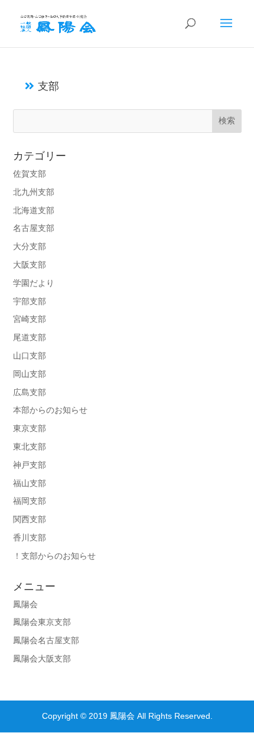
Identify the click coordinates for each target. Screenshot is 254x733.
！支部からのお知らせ (54, 556)
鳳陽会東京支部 (42, 622)
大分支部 (29, 246)
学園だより (33, 283)
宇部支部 (29, 301)
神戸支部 (29, 465)
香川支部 (29, 537)
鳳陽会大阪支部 (42, 658)
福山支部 (29, 483)
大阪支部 (29, 264)
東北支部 (29, 446)
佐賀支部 (29, 173)
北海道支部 (33, 210)
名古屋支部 (33, 228)
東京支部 (29, 428)
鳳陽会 (25, 604)
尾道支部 (29, 337)
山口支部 (29, 355)
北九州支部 (33, 192)
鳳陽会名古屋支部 (46, 640)
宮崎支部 (29, 319)
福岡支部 (29, 501)
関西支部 (29, 519)
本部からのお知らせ (50, 410)
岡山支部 (29, 374)
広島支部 (29, 392)
